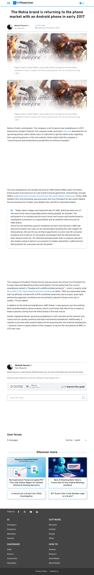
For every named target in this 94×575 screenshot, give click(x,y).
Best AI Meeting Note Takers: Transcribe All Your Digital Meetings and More (67, 483)
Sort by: (69, 440)
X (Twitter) (25, 512)
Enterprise (11, 529)
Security (10, 538)
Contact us (54, 571)
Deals (9, 549)
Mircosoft (53, 525)
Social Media (54, 558)
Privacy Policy (41, 571)
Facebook (18, 512)
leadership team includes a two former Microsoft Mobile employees (44, 196)
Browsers (53, 554)
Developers (12, 525)
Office (51, 538)
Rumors (10, 554)
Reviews (52, 549)
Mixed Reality (54, 563)
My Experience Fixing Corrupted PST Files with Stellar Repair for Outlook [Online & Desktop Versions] (26, 483)
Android (52, 529)
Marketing (11, 534)
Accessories (12, 558)
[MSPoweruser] (23, 3)
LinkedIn (37, 512)
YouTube (31, 512)
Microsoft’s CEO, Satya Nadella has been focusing (29, 291)
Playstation (11, 563)
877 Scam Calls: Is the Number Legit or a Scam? (68, 495)
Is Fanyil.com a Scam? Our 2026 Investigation (26, 495)
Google (52, 534)
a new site (67, 131)
